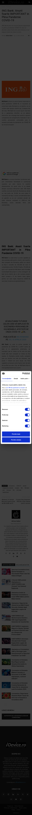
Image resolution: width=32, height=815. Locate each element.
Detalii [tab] (16, 378)
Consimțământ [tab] (6, 378)
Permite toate (16, 434)
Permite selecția (16, 440)
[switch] (27, 414)
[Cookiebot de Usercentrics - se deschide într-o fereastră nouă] (22, 373)
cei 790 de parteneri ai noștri (15, 387)
